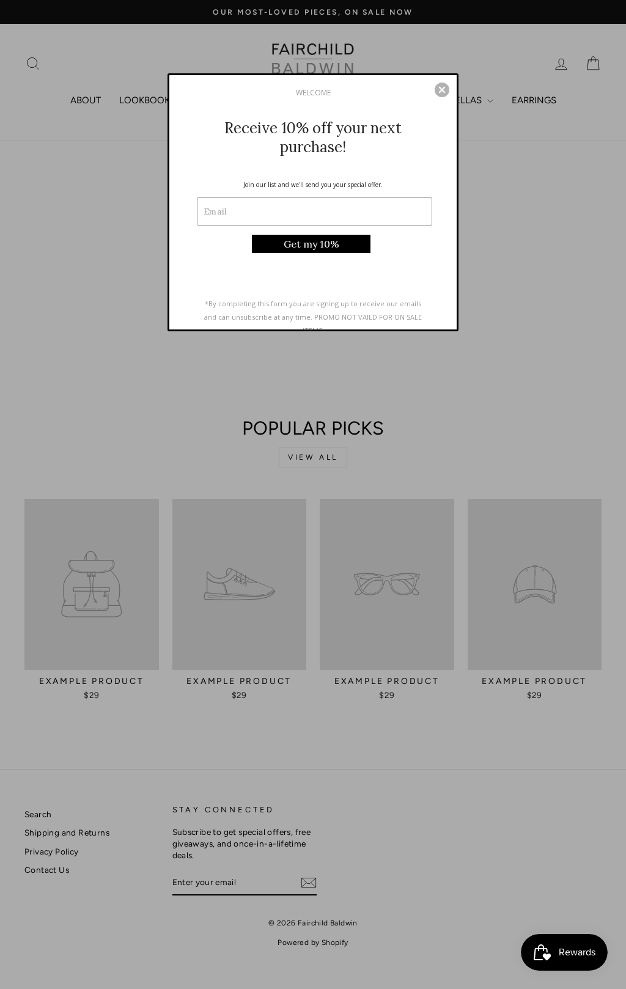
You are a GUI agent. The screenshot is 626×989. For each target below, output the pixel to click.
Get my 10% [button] (311, 244)
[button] (442, 90)
